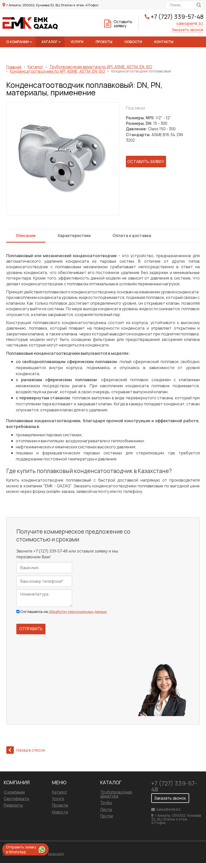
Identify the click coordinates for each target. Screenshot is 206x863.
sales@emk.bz (189, 23)
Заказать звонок (187, 29)
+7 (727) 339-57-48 (177, 16)
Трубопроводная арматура (116, 794)
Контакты (163, 42)
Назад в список (30, 750)
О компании (17, 42)
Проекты (104, 42)
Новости (133, 42)
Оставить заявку (123, 23)
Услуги (77, 42)
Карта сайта (56, 854)
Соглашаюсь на (63, 611)
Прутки (106, 816)
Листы (106, 809)
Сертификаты (16, 798)
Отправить (30, 629)
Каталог (50, 42)
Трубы (106, 802)
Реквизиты (13, 805)
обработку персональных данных (77, 611)
